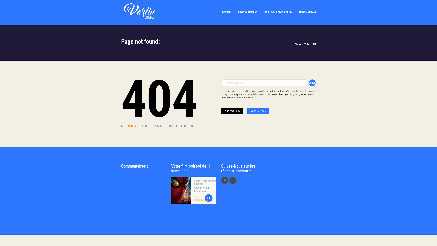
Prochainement (248, 12)
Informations (307, 12)
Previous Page (232, 111)
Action (197, 187)
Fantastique (200, 191)
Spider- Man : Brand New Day (205, 182)
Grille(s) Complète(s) (278, 12)
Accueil (226, 12)
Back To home (258, 111)
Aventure (206, 187)
